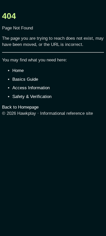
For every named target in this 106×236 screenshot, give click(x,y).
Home (18, 70)
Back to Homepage (20, 107)
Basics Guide (25, 79)
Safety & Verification (31, 96)
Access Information (31, 87)
